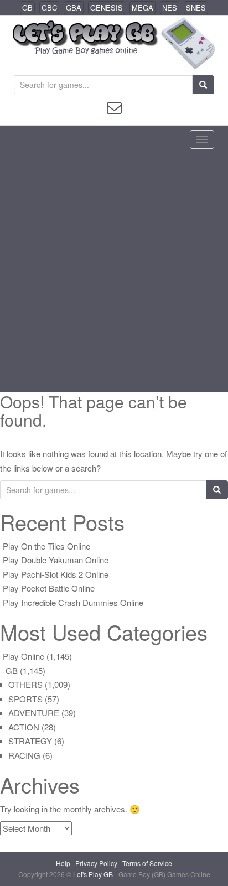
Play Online (23, 656)
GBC (49, 7)
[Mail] (114, 106)
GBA (73, 7)
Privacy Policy (96, 863)
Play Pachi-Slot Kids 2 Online (55, 574)
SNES (196, 7)
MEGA (142, 7)
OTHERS (25, 684)
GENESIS (106, 7)
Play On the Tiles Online (46, 546)
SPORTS (25, 698)
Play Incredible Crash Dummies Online (73, 602)
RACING (24, 755)
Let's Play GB (94, 874)
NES (169, 7)
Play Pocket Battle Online (49, 588)
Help (63, 863)
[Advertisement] (114, 273)
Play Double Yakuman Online (55, 560)
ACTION (23, 727)
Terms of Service (147, 863)
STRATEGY (30, 741)
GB (27, 7)
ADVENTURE (33, 712)
